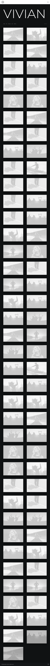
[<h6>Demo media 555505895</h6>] (13, 101)
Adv (6, 23)
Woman (15, 23)
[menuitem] (45, 24)
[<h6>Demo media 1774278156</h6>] (37, 134)
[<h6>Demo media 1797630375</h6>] (13, 51)
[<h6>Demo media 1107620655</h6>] (37, 67)
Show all (45, 23)
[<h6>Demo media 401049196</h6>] (37, 34)
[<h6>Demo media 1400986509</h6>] (13, 251)
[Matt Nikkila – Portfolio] (3, 2)
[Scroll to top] (48, 664)
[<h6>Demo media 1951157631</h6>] (37, 51)
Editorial (9, 23)
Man (12, 23)
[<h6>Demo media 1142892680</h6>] (37, 151)
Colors (4, 23)
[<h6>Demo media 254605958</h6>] (13, 34)
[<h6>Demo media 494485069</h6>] (37, 168)
